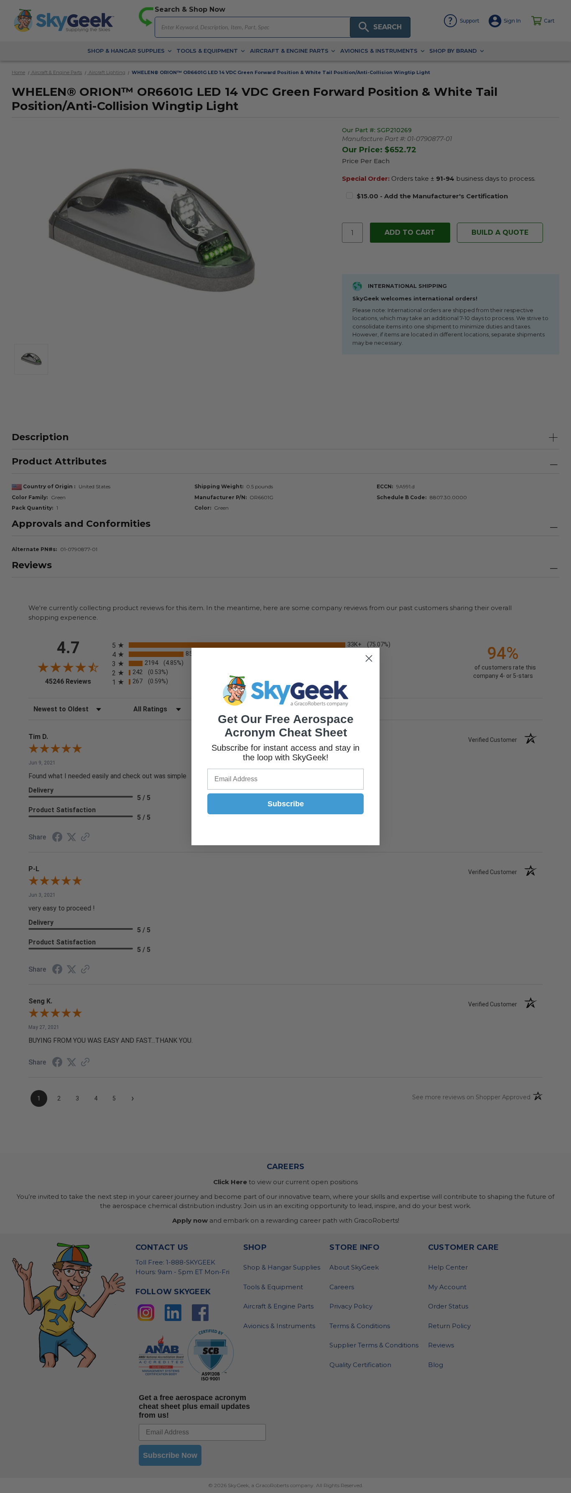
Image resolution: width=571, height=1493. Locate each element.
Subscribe (286, 804)
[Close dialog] (369, 658)
